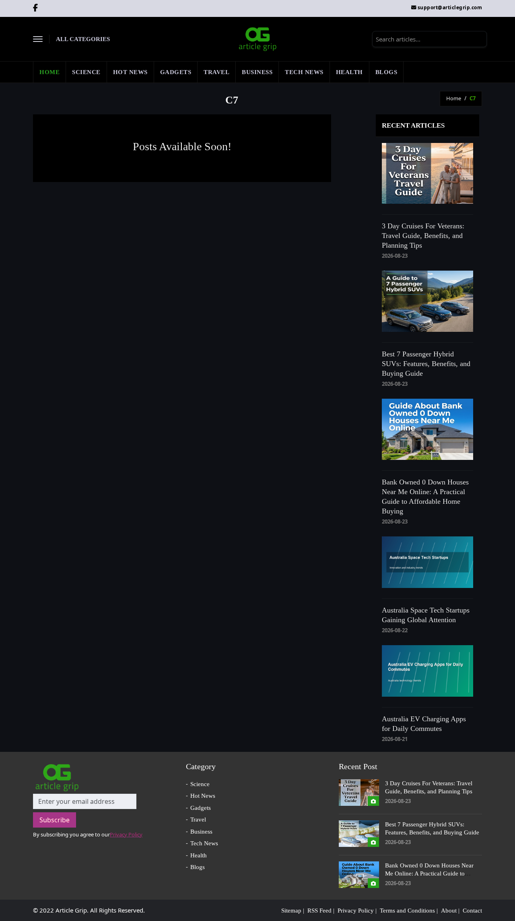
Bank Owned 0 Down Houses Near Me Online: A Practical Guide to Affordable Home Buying (429, 873)
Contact (472, 910)
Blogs (386, 72)
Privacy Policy (126, 834)
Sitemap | (292, 910)
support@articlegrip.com (450, 7)
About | (450, 910)
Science (86, 72)
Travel (216, 72)
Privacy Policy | (357, 910)
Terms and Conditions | (409, 910)
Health (349, 72)
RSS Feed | (320, 910)
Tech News (304, 72)
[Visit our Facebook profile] (35, 8)
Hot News (130, 72)
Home (49, 72)
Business (257, 72)
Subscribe (54, 819)
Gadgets (176, 72)
